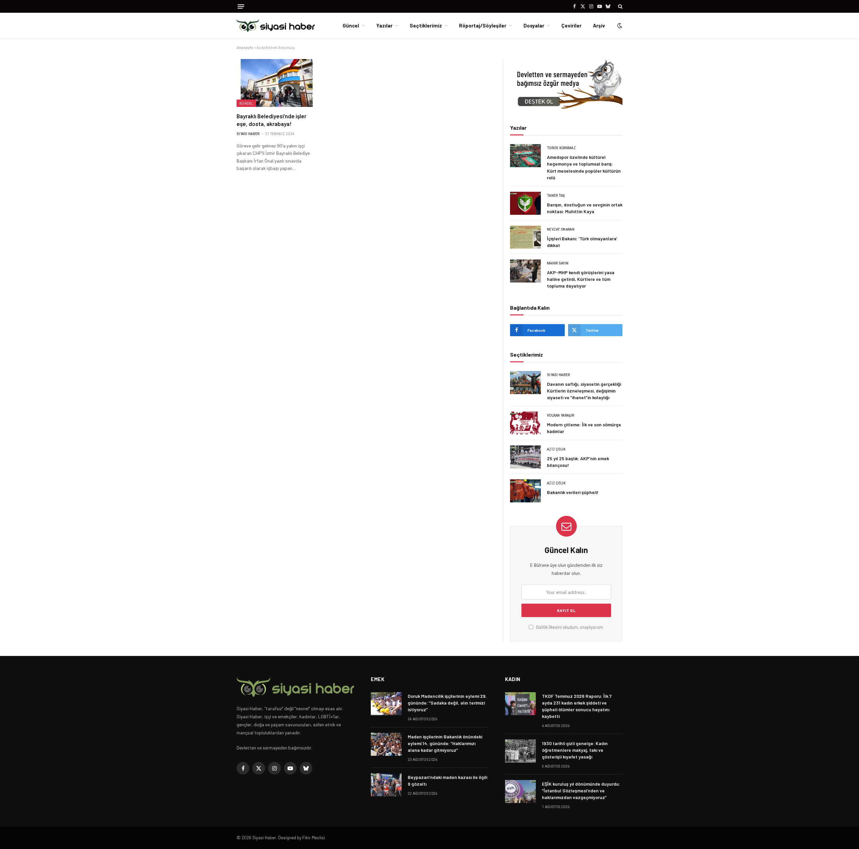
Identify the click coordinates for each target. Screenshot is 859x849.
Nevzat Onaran (560, 229)
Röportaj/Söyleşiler (482, 25)
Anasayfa (245, 47)
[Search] (619, 6)
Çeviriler (571, 25)
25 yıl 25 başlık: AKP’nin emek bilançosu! (578, 462)
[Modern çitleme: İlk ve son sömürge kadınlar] (525, 423)
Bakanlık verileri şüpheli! (573, 492)
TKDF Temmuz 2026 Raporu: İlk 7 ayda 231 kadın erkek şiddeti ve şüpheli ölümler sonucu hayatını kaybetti (577, 706)
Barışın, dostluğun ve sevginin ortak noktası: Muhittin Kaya (584, 208)
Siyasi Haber (248, 134)
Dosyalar (533, 25)
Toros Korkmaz (561, 148)
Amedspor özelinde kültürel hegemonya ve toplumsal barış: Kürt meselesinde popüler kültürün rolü (584, 167)
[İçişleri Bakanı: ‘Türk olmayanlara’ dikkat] (525, 237)
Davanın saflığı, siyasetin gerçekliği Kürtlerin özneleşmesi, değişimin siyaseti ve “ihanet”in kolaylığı (584, 390)
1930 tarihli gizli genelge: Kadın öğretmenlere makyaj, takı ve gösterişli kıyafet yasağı (575, 750)
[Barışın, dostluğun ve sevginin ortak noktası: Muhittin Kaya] (525, 203)
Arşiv (599, 25)
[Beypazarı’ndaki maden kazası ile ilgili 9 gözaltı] (386, 784)
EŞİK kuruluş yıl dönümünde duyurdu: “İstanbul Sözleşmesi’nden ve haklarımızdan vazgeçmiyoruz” (581, 790)
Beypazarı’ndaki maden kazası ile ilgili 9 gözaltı (447, 780)
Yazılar (384, 25)
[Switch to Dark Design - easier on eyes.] (619, 25)
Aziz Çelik (556, 449)
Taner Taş (556, 195)
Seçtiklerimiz (426, 25)
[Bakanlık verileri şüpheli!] (525, 490)
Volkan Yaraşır (560, 415)
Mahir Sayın (557, 263)
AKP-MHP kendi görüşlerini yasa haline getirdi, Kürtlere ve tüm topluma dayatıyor (580, 279)
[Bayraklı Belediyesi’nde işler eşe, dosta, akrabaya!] (277, 83)
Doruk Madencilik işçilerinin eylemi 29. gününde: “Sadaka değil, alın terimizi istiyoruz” (447, 702)
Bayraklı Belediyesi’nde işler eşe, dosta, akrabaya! (271, 120)
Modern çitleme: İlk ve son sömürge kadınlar (584, 428)
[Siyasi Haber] (276, 25)
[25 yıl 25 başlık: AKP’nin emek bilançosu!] (525, 457)
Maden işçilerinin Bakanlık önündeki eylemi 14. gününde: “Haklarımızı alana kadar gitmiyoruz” (445, 743)
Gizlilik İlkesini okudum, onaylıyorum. (569, 627)
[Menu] (241, 6)
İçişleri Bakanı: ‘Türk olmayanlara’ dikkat (582, 242)
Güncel (351, 25)
